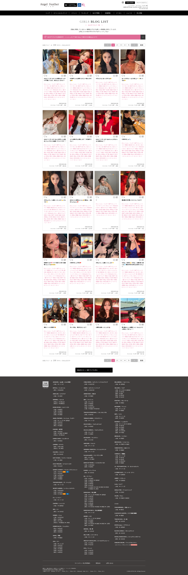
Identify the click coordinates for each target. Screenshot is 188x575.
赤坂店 (91, 487)
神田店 (60, 440)
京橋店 (91, 396)
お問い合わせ (109, 563)
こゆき (64, 293)
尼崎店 (91, 434)
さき (65, 105)
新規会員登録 (130, 2)
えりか (90, 166)
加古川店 (92, 384)
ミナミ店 (61, 384)
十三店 (91, 401)
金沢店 (60, 473)
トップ (48, 13)
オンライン (134, 544)
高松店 (91, 403)
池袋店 (60, 425)
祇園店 (66, 433)
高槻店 (122, 438)
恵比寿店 (61, 390)
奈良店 (91, 405)
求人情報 (139, 13)
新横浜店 (62, 403)
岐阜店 (91, 466)
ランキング (84, 13)
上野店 (91, 457)
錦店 (60, 519)
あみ (116, 166)
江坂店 (60, 396)
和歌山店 (62, 401)
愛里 (142, 105)
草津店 (60, 530)
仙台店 (60, 424)
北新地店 (67, 420)
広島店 (91, 478)
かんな (64, 353)
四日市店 (61, 475)
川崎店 (61, 448)
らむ (116, 228)
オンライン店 (127, 544)
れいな (90, 353)
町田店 (60, 531)
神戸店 (60, 422)
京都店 (60, 414)
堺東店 (122, 402)
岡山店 (60, 528)
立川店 (60, 520)
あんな (64, 166)
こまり (116, 293)
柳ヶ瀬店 (61, 446)
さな (116, 105)
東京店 (60, 552)
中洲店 (91, 525)
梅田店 (60, 409)
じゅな (90, 105)
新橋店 (60, 478)
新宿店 (97, 506)
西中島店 (61, 490)
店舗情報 (107, 13)
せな (90, 293)
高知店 (60, 413)
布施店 (127, 444)
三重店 (60, 460)
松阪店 (60, 411)
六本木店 (61, 454)
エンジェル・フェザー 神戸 (57, 105)
